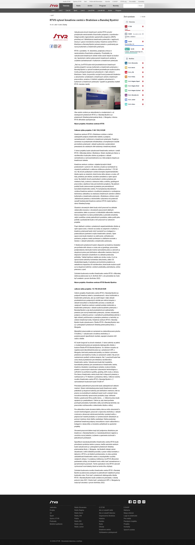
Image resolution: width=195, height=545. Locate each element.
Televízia (66, 6)
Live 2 (60, 10)
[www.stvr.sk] (54, 502)
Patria (76, 518)
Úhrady (101, 527)
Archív (110, 10)
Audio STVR (67, 1)
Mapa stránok (129, 513)
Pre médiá (132, 1)
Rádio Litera (78, 524)
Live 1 (53, 10)
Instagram (55, 46)
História (102, 518)
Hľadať (140, 6)
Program (118, 10)
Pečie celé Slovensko (96, 1)
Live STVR (91, 10)
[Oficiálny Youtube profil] (135, 502)
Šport (75, 10)
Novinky (116, 6)
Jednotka (53, 507)
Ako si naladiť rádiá (106, 510)
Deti (85, 1)
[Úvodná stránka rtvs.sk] (54, 6)
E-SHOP (115, 1)
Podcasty (53, 521)
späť (52, 15)
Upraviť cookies (129, 530)
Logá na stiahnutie (130, 516)
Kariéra (101, 521)
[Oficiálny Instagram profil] (144, 502)
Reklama (127, 510)
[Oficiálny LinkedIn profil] (139, 502)
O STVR (102, 507)
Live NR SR (101, 10)
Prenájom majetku (130, 521)
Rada (101, 524)
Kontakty (141, 1)
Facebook (51, 46)
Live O (83, 10)
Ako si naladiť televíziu (107, 513)
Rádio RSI (77, 521)
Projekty (126, 524)
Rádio (78, 6)
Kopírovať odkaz (59, 46)
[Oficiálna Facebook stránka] (130, 502)
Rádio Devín (78, 513)
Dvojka (52, 510)
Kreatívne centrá (105, 530)
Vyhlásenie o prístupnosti (108, 532)
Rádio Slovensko (80, 507)
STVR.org (123, 1)
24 (51, 513)
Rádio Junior (79, 527)
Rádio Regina (79, 510)
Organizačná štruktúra (107, 516)
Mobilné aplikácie (56, 524)
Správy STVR (77, 1)
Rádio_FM (78, 516)
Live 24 (68, 10)
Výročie (107, 1)
